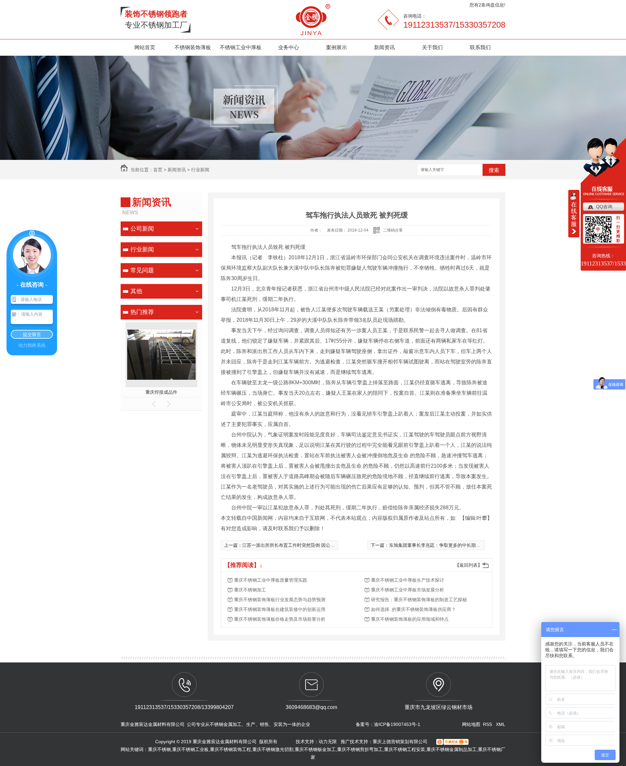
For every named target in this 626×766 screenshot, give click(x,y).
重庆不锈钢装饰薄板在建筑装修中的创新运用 (279, 609)
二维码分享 (393, 230)
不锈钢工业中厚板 (240, 47)
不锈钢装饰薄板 (192, 47)
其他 (136, 291)
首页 (157, 169)
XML (500, 724)
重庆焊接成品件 (161, 392)
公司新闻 (142, 228)
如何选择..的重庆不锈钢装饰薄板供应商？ (413, 609)
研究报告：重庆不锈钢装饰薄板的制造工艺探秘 (419, 599)
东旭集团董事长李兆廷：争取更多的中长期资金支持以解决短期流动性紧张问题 (469, 545)
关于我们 (432, 47)
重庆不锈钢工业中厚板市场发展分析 (407, 589)
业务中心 (288, 47)
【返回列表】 (468, 565)
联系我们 (480, 47)
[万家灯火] (450, 741)
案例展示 (336, 47)
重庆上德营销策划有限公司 (401, 741)
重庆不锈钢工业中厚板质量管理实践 (270, 580)
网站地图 (471, 724)
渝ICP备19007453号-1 (397, 724)
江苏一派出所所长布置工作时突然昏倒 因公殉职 (290, 545)
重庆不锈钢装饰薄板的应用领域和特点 (410, 619)
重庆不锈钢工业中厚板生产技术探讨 (407, 580)
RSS (488, 724)
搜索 (494, 170)
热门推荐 (142, 312)
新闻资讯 (384, 47)
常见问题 (142, 270)
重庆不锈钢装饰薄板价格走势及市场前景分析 (279, 619)
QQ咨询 (604, 206)
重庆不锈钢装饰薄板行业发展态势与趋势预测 (279, 599)
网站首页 (144, 47)
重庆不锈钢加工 (250, 589)
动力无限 (328, 741)
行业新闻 (200, 169)
